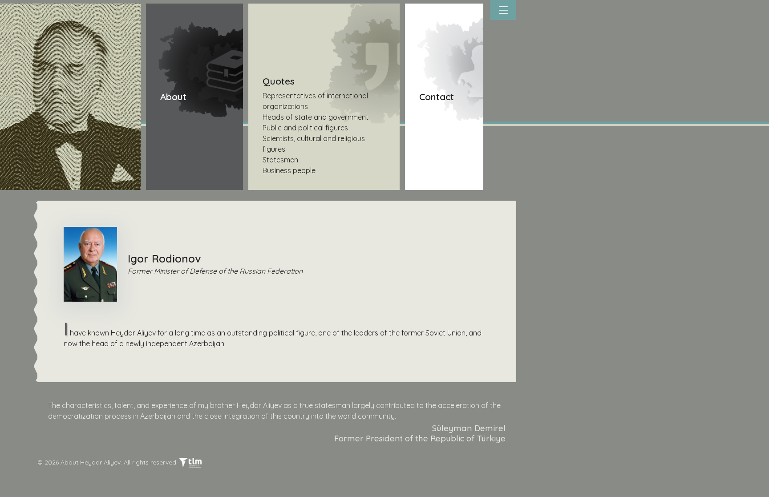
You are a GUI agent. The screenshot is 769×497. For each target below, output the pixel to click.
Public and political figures (305, 127)
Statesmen (280, 159)
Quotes (279, 81)
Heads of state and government (315, 117)
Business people (289, 170)
